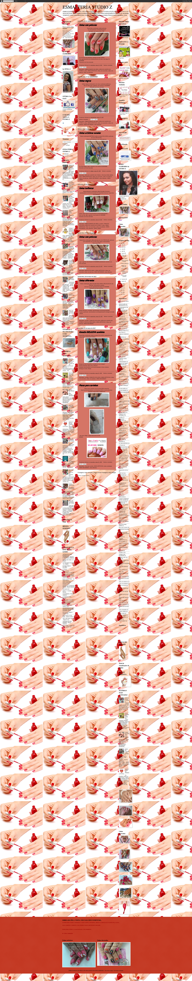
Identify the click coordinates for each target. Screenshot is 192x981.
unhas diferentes (97, 124)
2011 (121, 294)
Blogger (121, 970)
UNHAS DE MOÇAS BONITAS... (71, 166)
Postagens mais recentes (85, 472)
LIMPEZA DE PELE (123, 447)
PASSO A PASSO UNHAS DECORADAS (124, 521)
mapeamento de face (123, 470)
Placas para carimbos (88, 385)
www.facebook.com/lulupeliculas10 (97, 29)
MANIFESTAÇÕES (123, 455)
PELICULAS (106, 283)
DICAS (120, 397)
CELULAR (121, 349)
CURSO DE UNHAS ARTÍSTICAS (123, 364)
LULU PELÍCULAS (104, 240)
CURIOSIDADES (122, 361)
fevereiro (124, 279)
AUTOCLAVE (122, 324)
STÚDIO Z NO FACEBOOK (122, 555)
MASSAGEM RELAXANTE (122, 477)
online (120, 220)
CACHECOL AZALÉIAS (124, 339)
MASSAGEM (122, 475)
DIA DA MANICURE (123, 379)
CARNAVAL (121, 347)
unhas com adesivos (107, 176)
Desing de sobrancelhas (124, 376)
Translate (68, 145)
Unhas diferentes (86, 280)
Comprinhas (121, 352)
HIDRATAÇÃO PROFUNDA (122, 439)
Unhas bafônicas (86, 188)
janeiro (123, 281)
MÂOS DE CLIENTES (124, 460)
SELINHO (121, 536)
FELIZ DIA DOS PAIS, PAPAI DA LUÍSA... (71, 375)
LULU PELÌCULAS (97, 137)
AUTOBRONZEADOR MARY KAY (123, 322)
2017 (121, 243)
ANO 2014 (121, 316)
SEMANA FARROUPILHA (122, 539)
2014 (121, 288)
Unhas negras (85, 80)
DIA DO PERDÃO (123, 390)
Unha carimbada (122, 569)
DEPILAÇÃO (121, 366)
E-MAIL (120, 399)
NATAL (120, 493)
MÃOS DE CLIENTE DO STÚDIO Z (123, 458)
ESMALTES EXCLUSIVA (94, 320)
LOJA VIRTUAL (122, 452)
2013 (121, 290)
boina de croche (122, 328)
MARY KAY (121, 473)
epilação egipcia (122, 412)
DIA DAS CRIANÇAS (123, 385)
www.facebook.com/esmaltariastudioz (99, 213)
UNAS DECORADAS (123, 566)
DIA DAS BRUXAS (123, 383)
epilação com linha (123, 410)
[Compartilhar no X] (82, 67)
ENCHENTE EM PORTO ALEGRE (123, 408)
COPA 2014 (121, 356)
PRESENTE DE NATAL (124, 529)
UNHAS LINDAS (97, 228)
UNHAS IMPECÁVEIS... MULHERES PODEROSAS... (71, 487)
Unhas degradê (122, 600)
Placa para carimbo (89, 466)
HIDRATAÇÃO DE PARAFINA (123, 433)
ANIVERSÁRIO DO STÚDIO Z (123, 314)
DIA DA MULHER (122, 381)
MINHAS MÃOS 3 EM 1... (71, 295)
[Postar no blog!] (81, 67)
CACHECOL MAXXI (123, 342)
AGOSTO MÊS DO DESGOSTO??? (123, 305)
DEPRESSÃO (122, 371)
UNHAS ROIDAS (122, 617)
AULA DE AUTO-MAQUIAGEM (122, 319)
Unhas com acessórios (103, 70)
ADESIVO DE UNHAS (90, 270)
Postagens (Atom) (85, 475)
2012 (121, 292)
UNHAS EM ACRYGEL (124, 606)
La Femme (121, 445)
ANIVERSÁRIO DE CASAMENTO (123, 311)
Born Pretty (121, 332)
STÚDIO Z (121, 552)
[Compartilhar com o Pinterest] (85, 67)
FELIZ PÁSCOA (122, 428)
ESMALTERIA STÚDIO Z (87, 7)
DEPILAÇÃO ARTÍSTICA (121, 369)
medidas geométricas (123, 480)
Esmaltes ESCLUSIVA (71, 182)
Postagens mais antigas (109, 472)
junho (123, 247)
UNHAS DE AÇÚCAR (123, 588)
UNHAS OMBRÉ (122, 615)
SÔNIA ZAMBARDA (123, 547)
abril (123, 251)
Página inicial (97, 472)
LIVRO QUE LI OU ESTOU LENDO (123, 449)
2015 (121, 286)
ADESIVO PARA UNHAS (71, 212)
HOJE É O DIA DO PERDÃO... (71, 423)
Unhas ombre (122, 613)
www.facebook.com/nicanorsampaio (88, 193)
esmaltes (101, 223)
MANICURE (121, 454)
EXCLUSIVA (105, 136)
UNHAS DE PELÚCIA (123, 594)
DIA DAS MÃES (122, 388)
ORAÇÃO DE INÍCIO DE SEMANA (123, 508)
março (123, 253)
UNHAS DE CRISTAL (123, 591)
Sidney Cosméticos (123, 543)
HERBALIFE (121, 430)
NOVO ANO (121, 496)
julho (123, 245)
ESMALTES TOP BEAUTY (122, 426)
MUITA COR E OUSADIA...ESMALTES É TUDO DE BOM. (71, 247)
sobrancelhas (122, 545)
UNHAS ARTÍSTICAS (92, 70)
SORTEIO (121, 550)
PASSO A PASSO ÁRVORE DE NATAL (123, 515)
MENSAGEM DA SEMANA (122, 484)
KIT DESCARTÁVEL (123, 443)
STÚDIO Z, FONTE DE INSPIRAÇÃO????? (71, 230)
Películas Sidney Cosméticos (71, 360)
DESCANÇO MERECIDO (121, 374)
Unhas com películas (88, 25)
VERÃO (120, 619)
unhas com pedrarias (100, 226)
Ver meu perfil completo (68, 156)
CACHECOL (121, 337)
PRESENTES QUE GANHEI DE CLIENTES (124, 533)
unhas (85, 70)
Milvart (120, 489)
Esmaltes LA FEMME (123, 422)
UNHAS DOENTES (123, 604)
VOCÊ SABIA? (122, 621)
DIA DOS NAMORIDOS (124, 392)
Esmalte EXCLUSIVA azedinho (91, 332)
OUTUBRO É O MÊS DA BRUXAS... (72, 457)
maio (123, 249)
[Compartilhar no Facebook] (84, 67)
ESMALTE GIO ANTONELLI (122, 415)
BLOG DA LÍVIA (122, 326)
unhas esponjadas (123, 609)
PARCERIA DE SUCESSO (122, 512)
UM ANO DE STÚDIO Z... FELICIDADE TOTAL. (72, 262)
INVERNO (121, 441)
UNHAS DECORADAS (89, 124)
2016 (121, 283)
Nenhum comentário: (108, 65)
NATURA (121, 495)
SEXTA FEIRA (122, 541)
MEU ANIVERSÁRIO (123, 486)
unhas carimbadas (108, 466)
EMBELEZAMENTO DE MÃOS (92, 69)
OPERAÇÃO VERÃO (123, 505)
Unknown (66, 153)
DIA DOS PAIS (122, 395)
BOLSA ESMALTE (123, 330)
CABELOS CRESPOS (124, 334)
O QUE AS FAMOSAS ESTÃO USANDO (124, 499)
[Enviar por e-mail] (80, 67)
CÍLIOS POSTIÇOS (123, 351)
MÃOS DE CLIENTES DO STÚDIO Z (93, 175)
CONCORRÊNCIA (123, 354)
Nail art (120, 491)
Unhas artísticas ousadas (90, 133)
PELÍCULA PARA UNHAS (107, 175)
